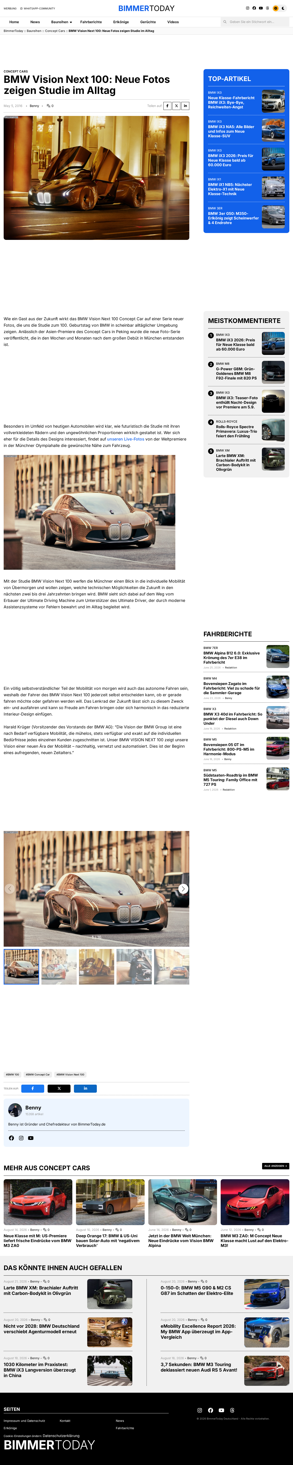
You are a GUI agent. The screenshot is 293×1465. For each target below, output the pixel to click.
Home (14, 22)
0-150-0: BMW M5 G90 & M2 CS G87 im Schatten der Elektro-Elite (197, 1290)
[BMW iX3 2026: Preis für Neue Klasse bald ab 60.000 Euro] (273, 159)
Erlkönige (121, 22)
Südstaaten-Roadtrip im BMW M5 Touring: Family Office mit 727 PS (230, 780)
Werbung (10, 8)
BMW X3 (209, 709)
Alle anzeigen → (275, 1166)
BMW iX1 (214, 179)
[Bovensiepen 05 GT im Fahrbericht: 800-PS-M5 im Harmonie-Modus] (277, 748)
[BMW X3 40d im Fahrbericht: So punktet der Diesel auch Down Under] (277, 717)
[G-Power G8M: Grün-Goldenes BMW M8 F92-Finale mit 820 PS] (273, 372)
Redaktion (231, 667)
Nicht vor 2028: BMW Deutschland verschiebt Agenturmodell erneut (41, 1328)
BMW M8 (222, 363)
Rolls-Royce (226, 421)
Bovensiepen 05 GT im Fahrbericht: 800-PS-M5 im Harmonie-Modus (228, 749)
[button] (183, 889)
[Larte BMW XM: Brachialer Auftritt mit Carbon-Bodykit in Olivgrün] (273, 459)
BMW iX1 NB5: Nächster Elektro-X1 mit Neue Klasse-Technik (230, 189)
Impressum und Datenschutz (24, 1421)
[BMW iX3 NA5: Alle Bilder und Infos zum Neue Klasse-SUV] (273, 130)
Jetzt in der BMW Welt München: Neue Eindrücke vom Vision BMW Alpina (181, 1240)
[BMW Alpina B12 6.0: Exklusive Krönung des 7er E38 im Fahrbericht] (277, 656)
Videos (173, 22)
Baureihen (59, 22)
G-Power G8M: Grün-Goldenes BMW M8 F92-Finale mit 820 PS (236, 373)
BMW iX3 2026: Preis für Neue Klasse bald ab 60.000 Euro (230, 160)
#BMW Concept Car (38, 1074)
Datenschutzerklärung (61, 1436)
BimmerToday (13, 31)
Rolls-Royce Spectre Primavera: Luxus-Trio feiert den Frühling (236, 431)
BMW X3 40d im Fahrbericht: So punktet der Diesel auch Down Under (232, 719)
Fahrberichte (91, 22)
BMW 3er (215, 208)
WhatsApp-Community (39, 8)
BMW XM (223, 450)
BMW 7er (210, 648)
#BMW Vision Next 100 (70, 1074)
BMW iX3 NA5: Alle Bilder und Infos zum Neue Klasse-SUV (231, 131)
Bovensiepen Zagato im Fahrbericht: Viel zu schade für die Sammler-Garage (231, 688)
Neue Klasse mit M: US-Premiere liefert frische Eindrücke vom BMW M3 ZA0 (37, 1240)
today (146, 8)
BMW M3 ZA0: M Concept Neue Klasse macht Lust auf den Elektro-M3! (254, 1240)
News (35, 22)
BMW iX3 (215, 92)
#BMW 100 (12, 1074)
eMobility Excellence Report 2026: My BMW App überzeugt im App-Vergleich (198, 1331)
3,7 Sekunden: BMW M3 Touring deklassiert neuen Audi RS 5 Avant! (199, 1367)
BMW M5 (210, 739)
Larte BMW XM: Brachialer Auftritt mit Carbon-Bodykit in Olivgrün (236, 462)
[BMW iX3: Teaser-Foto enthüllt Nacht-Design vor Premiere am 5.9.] (273, 401)
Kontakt (65, 1421)
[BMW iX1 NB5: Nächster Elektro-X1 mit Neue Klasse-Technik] (273, 188)
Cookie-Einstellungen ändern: (23, 1436)
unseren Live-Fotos (125, 439)
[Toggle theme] (279, 8)
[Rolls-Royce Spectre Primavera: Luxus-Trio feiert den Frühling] (273, 430)
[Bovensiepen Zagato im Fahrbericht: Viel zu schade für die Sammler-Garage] (277, 687)
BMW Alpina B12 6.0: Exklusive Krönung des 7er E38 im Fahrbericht (231, 658)
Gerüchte (148, 22)
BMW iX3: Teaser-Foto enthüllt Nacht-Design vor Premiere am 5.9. (237, 402)
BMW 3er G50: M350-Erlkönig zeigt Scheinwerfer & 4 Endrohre (233, 218)
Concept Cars (55, 31)
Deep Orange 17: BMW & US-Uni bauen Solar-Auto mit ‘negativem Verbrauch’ (108, 1240)
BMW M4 (210, 678)
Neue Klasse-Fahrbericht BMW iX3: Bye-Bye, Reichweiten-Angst (231, 102)
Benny (34, 106)
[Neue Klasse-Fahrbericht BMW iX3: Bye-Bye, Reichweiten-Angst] (273, 101)
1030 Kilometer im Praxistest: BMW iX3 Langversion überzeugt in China (40, 1370)
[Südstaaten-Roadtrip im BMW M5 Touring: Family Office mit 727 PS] (277, 778)
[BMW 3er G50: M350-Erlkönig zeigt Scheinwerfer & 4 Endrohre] (273, 216)
